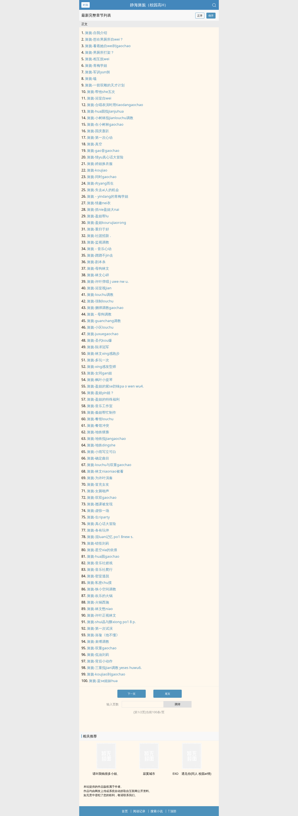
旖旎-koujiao (97, 170)
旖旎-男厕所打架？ (99, 52)
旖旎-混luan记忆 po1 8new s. (110, 536)
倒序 (211, 15)
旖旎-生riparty (98, 517)
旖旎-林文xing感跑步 (103, 353)
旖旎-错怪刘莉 (98, 543)
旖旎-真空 (94, 144)
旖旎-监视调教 (98, 242)
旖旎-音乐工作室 (100, 405)
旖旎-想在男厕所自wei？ (104, 39)
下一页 (131, 694)
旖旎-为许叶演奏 (100, 477)
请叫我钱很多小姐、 (106, 773)
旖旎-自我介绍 (96, 32)
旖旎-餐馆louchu (100, 419)
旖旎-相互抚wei (97, 59)
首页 (125, 811)
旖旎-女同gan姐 (99, 373)
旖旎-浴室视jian (99, 288)
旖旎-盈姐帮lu (98, 216)
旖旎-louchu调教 (100, 294)
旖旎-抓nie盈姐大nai (103, 209)
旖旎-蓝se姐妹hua (103, 680)
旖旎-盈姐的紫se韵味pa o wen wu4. (115, 386)
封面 (85, 5)
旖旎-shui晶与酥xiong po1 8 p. (111, 621)
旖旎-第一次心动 (100, 137)
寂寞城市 (149, 773)
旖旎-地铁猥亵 (98, 432)
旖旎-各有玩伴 (98, 530)
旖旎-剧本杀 (96, 261)
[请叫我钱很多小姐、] (106, 767)
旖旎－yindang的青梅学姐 (107, 196)
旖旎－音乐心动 (99, 248)
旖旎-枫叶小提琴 (100, 379)
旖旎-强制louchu (100, 301)
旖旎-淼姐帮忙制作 (101, 412)
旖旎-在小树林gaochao (105, 124)
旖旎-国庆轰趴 (98, 131)
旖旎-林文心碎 (98, 275)
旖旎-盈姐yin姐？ (100, 392)
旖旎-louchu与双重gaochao (109, 464)
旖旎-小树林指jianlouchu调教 (110, 117)
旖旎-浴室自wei (99, 98)
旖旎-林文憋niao (100, 608)
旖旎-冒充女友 (98, 484)
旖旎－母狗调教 (99, 314)
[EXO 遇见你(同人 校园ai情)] (192, 767)
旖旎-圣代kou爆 (99, 340)
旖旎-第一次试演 (100, 628)
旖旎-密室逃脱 (98, 576)
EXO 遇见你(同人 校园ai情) (192, 773)
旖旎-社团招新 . (99, 235)
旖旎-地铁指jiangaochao (106, 438)
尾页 (167, 694)
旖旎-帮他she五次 (101, 91)
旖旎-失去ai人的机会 (103, 189)
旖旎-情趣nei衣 (99, 203)
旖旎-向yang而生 (100, 183)
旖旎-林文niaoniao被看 (105, 471)
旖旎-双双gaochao (101, 497)
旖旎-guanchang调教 (104, 320)
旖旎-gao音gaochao (103, 150)
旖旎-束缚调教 (98, 641)
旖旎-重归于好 (98, 229)
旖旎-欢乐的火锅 (100, 595)
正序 (199, 15)
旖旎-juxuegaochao (102, 333)
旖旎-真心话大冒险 (101, 523)
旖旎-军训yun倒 (97, 72)
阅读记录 (139, 811)
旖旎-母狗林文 (98, 268)
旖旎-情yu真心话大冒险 (105, 157)
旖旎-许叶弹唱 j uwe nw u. (107, 281)
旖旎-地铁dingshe (101, 445)
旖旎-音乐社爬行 (100, 569)
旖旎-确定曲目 (98, 458)
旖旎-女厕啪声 (98, 491)
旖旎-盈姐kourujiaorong (106, 222)
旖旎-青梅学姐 (96, 65)
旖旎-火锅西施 (98, 602)
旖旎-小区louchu (100, 327)
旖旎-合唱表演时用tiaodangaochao (115, 104)
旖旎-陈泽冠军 (98, 347)
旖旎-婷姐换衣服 (100, 163)
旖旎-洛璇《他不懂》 (103, 635)
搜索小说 (157, 811)
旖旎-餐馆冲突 (98, 425)
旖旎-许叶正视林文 (101, 615)
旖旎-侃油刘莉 (98, 654)
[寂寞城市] (149, 767)
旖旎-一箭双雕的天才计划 (105, 85)
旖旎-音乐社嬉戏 (100, 563)
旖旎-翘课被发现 (100, 504)
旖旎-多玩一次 (98, 360)
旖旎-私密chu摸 (99, 582)
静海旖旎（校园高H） (149, 4)
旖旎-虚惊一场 (98, 510)
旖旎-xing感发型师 (101, 366)
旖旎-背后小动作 (100, 661)
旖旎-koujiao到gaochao (106, 674)
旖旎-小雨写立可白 (101, 451)
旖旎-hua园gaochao (103, 556)
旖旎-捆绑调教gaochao (105, 307)
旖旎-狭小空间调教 (101, 589)
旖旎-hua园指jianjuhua (105, 111)
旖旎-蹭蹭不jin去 (100, 255)
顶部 (173, 811)
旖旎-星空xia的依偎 (102, 549)
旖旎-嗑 (91, 78)
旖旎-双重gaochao (101, 648)
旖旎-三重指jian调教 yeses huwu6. (114, 667)
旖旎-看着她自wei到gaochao (108, 45)
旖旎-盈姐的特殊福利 (103, 399)
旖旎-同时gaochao (101, 176)
